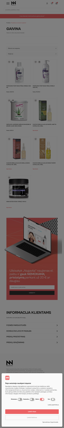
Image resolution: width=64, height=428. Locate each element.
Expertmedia (54, 422)
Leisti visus (32, 412)
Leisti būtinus (32, 418)
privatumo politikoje (33, 394)
